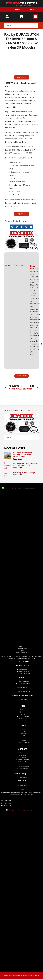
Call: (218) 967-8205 (16, 9)
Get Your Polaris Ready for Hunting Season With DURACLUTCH (24, 455)
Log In (31, 9)
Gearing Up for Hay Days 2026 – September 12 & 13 (25, 464)
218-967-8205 (15, 206)
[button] (35, 16)
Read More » (18, 459)
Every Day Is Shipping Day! (24, 472)
